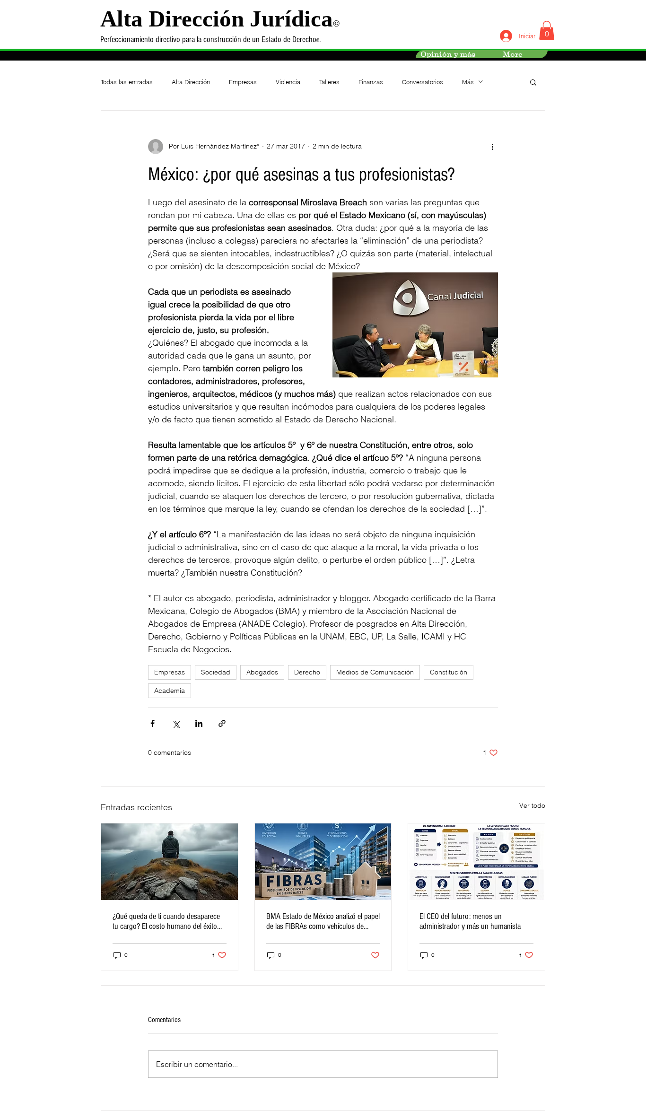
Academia (169, 690)
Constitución (448, 672)
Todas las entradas (127, 82)
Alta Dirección (191, 82)
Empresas (243, 82)
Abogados (262, 672)
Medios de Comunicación (375, 672)
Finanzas (370, 82)
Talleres (329, 82)
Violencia (288, 82)
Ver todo (532, 805)
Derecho (307, 672)
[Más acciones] (492, 146)
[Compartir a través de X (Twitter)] (175, 723)
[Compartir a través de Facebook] (152, 723)
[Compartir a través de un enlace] (222, 723)
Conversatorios (422, 82)
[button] (547, 30)
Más (468, 82)
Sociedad (215, 672)
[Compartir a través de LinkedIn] (198, 723)
